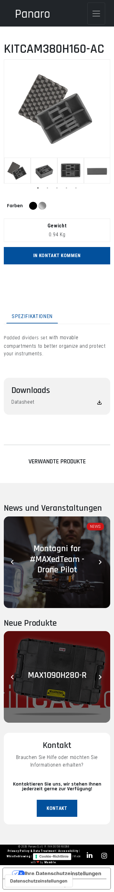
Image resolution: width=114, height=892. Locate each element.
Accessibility (68, 851)
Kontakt (57, 808)
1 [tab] (38, 188)
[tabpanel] (17, 170)
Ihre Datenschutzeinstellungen (63, 873)
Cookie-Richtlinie (54, 856)
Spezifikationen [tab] (32, 316)
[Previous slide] (13, 562)
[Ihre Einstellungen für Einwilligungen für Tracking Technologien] (39, 881)
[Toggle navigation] (96, 14)
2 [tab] (47, 188)
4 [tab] (66, 188)
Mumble (50, 862)
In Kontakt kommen (57, 255)
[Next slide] (100, 562)
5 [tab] (76, 188)
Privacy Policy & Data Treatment (32, 851)
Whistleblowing (19, 856)
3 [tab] (57, 188)
